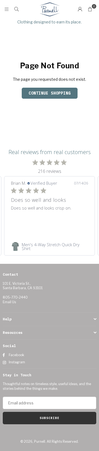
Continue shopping (50, 93)
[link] (49, 246)
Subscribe (49, 418)
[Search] (16, 9)
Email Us (9, 302)
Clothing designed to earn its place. (49, 22)
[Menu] (7, 9)
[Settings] (80, 9)
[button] (90, 9)
